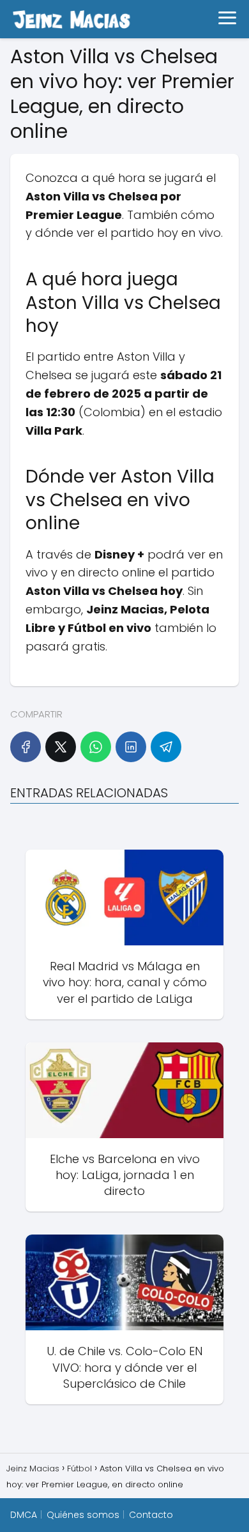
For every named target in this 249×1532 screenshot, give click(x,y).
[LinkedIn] (131, 747)
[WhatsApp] (95, 747)
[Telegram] (166, 747)
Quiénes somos (83, 1514)
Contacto (151, 1514)
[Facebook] (25, 747)
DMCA (23, 1514)
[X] (60, 747)
